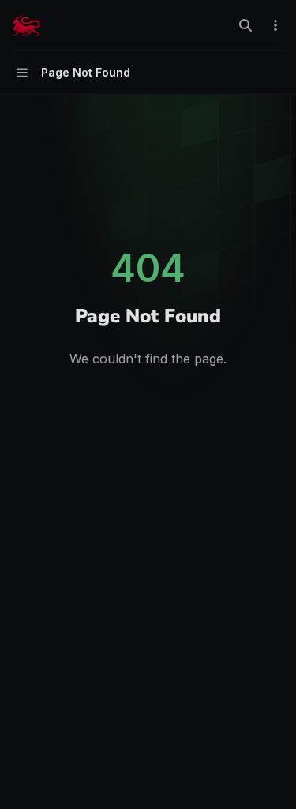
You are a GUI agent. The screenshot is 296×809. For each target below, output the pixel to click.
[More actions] (275, 25)
